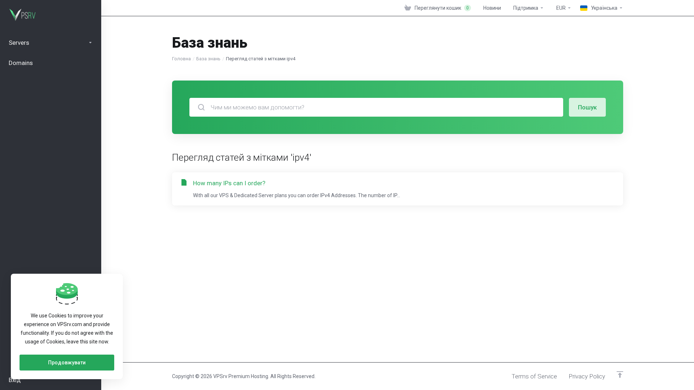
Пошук (587, 107)
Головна (181, 58)
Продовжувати (67, 362)
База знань (208, 58)
